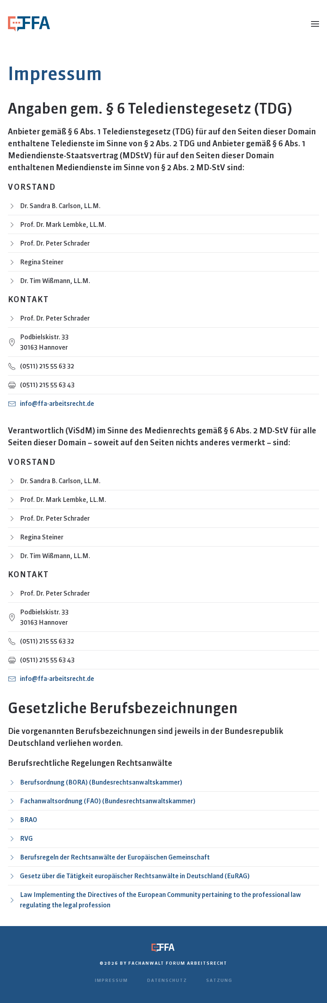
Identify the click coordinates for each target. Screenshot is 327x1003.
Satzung (219, 980)
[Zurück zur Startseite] (30, 24)
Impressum (111, 980)
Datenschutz (167, 980)
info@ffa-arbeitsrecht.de (57, 403)
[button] (315, 24)
